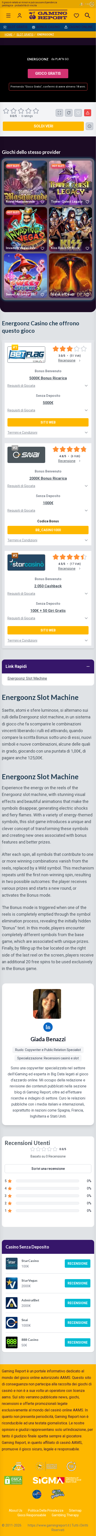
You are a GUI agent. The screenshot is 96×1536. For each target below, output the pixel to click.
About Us (15, 1510)
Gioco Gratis (48, 73)
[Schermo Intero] (59, 112)
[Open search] (87, 15)
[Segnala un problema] (87, 112)
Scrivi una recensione (48, 1169)
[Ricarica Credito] (68, 112)
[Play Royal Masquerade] (25, 183)
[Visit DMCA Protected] (13, 1480)
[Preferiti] (76, 15)
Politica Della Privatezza (45, 1510)
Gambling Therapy (65, 1515)
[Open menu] (8, 15)
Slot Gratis (25, 34)
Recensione (78, 1263)
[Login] (19, 15)
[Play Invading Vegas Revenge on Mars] (25, 229)
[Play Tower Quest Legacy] (70, 183)
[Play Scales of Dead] (70, 275)
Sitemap (75, 1510)
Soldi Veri (43, 126)
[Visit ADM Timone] (18, 1466)
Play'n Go (62, 59)
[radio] (6, 111)
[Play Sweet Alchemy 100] (25, 275)
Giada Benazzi (48, 1039)
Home (9, 34)
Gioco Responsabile (31, 1515)
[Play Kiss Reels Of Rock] (70, 229)
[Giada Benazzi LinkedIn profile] (48, 1027)
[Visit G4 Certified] (37, 1494)
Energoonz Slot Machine (27, 678)
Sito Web (48, 422)
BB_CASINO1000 (48, 530)
